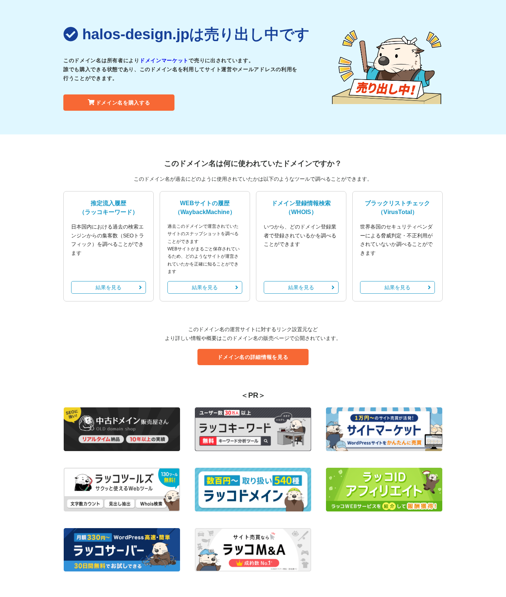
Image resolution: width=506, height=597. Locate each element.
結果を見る (108, 287)
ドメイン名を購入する (123, 103)
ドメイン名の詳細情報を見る (252, 357)
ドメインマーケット (164, 60)
